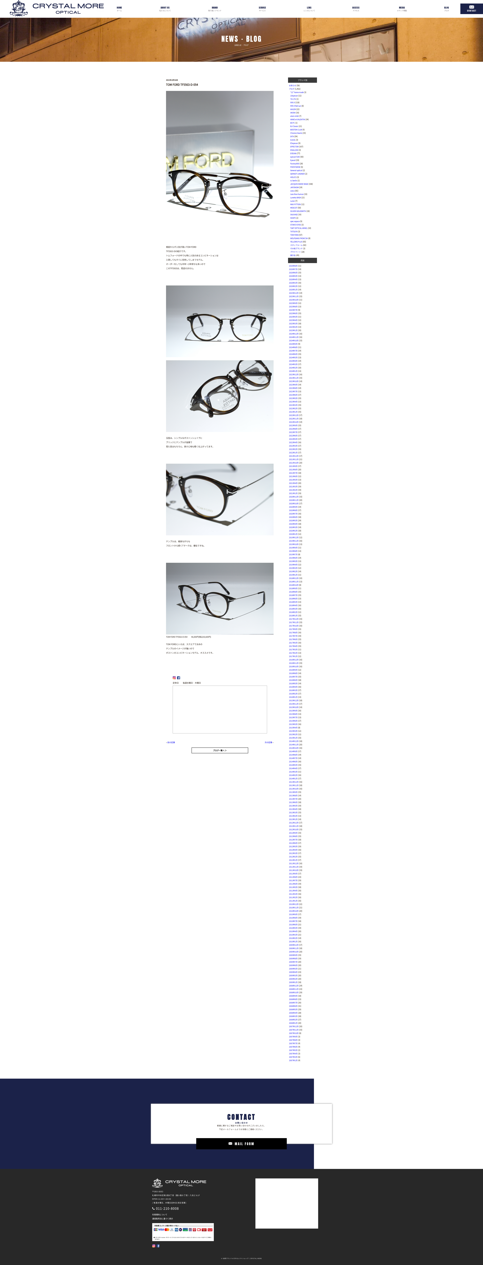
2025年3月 (293, 323)
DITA (292, 136)
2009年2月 (293, 979)
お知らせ (292, 85)
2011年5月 (293, 887)
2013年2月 (293, 816)
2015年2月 (293, 734)
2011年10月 (294, 870)
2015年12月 (294, 700)
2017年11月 (294, 622)
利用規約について (159, 1214)
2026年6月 (293, 272)
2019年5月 (293, 561)
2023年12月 (294, 374)
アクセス (355, 9)
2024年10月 (294, 340)
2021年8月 (293, 469)
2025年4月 (293, 320)
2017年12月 (294, 619)
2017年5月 (293, 642)
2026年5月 (293, 276)
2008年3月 (293, 1016)
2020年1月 (293, 534)
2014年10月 (294, 748)
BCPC (292, 122)
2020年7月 (293, 513)
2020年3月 (293, 527)
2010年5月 (293, 928)
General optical (296, 170)
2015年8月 (293, 714)
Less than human (297, 194)
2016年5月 (293, 683)
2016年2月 (293, 693)
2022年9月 (293, 425)
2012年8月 (293, 836)
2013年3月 (293, 812)
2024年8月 (293, 347)
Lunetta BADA (295, 197)
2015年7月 (293, 717)
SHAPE (293, 218)
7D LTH (293, 99)
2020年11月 (294, 500)
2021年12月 (294, 456)
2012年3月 (293, 853)
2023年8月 (293, 388)
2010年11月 (294, 907)
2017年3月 (293, 649)
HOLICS (293, 177)
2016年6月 (293, 680)
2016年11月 (294, 663)
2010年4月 (293, 931)
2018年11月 (294, 581)
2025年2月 (293, 327)
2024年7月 (293, 350)
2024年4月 (293, 361)
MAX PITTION (295, 204)
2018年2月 (293, 612)
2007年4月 (293, 1053)
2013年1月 (293, 819)
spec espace (295, 221)
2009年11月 (294, 948)
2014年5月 (293, 765)
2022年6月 (293, 435)
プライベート (295, 252)
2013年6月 (293, 802)
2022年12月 (294, 415)
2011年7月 (293, 880)
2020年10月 (294, 503)
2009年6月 (293, 965)
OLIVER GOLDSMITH (298, 211)
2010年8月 (293, 917)
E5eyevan (294, 143)
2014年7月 (293, 758)
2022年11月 (294, 418)
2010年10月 (294, 911)
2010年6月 (293, 924)
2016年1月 (293, 697)
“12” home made (297, 92)
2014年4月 (293, 768)
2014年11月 (294, 744)
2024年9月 (293, 344)
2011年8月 (293, 877)
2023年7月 (293, 391)
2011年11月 (294, 866)
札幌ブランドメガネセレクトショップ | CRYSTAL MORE (242, 1258)
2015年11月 (294, 703)
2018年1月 (293, 615)
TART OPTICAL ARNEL (298, 228)
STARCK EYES (295, 224)
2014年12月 (294, 741)
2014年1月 (293, 778)
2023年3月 (293, 405)
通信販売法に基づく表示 (162, 1218)
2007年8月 (293, 1040)
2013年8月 (293, 795)
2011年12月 (294, 863)
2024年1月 (293, 371)
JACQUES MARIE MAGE (299, 184)
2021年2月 (293, 490)
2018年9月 (293, 588)
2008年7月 (293, 1002)
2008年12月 (294, 985)
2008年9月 (293, 995)
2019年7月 (293, 554)
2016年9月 (293, 670)
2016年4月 (293, 687)
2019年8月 (293, 551)
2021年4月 (293, 483)
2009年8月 (293, 958)
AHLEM (293, 109)
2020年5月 (293, 520)
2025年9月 (293, 303)
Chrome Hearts (296, 133)
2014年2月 (293, 775)
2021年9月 (293, 466)
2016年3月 (293, 690)
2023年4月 (293, 401)
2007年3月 (293, 1057)
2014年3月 (293, 771)
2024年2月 (293, 367)
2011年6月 (293, 883)
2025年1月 (293, 330)
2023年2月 (293, 408)
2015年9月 (293, 710)
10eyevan (294, 95)
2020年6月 (293, 517)
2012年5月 (293, 846)
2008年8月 (293, 999)
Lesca (292, 190)
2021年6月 (293, 476)
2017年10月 (294, 625)
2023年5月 (293, 398)
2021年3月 (293, 486)
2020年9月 (293, 507)
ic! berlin (293, 180)
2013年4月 (293, 809)
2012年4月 (293, 849)
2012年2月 (293, 856)
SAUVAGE (294, 214)
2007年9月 (293, 1036)
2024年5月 (293, 357)
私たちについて (165, 9)
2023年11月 (294, 378)
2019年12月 (294, 537)
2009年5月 (293, 968)
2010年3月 (293, 934)
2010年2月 (293, 938)
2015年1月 (293, 737)
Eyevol (292, 160)
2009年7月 (293, 962)
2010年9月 (293, 914)
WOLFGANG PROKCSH (299, 238)
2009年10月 (294, 951)
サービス (262, 9)
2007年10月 (294, 1033)
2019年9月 (293, 547)
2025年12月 (294, 293)
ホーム (119, 9)
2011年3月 (293, 894)
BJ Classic (294, 126)
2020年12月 (294, 496)
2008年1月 (293, 1023)
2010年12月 (294, 904)
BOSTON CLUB (296, 129)
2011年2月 (293, 897)
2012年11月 (294, 826)
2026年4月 (293, 279)
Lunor (292, 201)
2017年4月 (293, 646)
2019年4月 (293, 564)
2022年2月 (293, 449)
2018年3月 (293, 608)
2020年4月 (293, 524)
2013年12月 (294, 782)
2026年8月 (293, 265)
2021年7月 (293, 473)
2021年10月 (294, 462)
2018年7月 (293, 595)
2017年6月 (293, 639)
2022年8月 (293, 428)
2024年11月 (294, 337)
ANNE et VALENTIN (297, 119)
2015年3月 (293, 731)
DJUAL (292, 139)
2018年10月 (294, 585)
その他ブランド (296, 248)
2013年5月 (293, 805)
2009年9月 (293, 955)
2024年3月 (293, 364)
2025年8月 (293, 306)
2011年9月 (293, 873)
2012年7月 (293, 839)
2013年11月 (294, 785)
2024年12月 (294, 333)
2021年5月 (293, 479)
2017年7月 (293, 636)
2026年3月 (293, 282)
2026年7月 (293, 269)
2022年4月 (293, 442)
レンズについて (309, 9)
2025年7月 (293, 310)
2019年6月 (293, 557)
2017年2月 (293, 653)
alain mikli (294, 116)
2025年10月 (294, 299)
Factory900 (294, 163)
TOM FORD (294, 235)
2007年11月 (294, 1029)
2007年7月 (293, 1043)
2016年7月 (293, 676)
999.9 (292, 102)
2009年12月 (294, 945)
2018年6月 (293, 598)
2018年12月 (294, 578)
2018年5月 (293, 602)
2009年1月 (293, 982)
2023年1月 (293, 411)
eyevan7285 (295, 156)
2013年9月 (293, 792)
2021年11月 (294, 459)
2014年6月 (293, 761)
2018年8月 (293, 591)
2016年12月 (294, 659)
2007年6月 (293, 1046)
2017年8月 (293, 632)
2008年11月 (294, 989)
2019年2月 (293, 571)
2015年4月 (293, 727)
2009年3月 (293, 975)
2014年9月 (293, 751)
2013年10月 (294, 788)
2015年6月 (293, 720)
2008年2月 (293, 1019)
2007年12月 (294, 1026)
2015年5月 (293, 724)
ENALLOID (294, 150)
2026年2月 (293, 286)
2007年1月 (293, 1060)
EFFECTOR (294, 146)
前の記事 (171, 742)
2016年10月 (294, 666)
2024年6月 (293, 354)
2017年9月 (293, 629)
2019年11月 (294, 541)
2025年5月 (293, 316)
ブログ (446, 9)
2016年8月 (293, 673)
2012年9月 (293, 833)
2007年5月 (293, 1050)
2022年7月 (293, 432)
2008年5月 (293, 1009)
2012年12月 (294, 822)
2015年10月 (294, 707)
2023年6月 (293, 394)
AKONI (292, 112)
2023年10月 (294, 381)
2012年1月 (293, 860)
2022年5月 (293, 439)
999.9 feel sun (295, 106)
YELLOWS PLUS (296, 241)
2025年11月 (294, 296)
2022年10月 (294, 422)
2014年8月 (293, 754)
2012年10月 (294, 829)
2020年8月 (293, 510)
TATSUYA (293, 231)
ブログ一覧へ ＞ (220, 750)
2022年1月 (293, 452)
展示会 (293, 255)
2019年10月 (294, 544)
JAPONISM (294, 187)
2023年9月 (293, 384)
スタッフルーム (296, 245)
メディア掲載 (402, 9)
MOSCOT (293, 207)
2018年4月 (293, 605)
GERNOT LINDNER (297, 173)
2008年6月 (293, 1006)
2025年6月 (293, 313)
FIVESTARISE (295, 167)
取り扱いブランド (214, 9)
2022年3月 (293, 445)
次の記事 (268, 742)
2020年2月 (293, 530)
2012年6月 (293, 843)
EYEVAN (293, 153)
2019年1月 (293, 574)
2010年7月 (293, 921)
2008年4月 (293, 1012)
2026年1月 (293, 289)
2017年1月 (293, 656)
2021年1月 (293, 493)
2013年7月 (293, 799)
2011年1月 (293, 900)
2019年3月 (293, 568)
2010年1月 (293, 941)
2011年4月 (293, 890)
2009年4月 (293, 972)
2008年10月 (294, 992)
